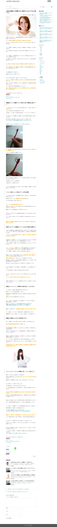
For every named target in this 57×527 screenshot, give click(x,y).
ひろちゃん (50, 34)
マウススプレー (42, 63)
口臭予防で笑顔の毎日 (12, 1)
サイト (7, 514)
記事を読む (12, 478)
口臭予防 (41, 67)
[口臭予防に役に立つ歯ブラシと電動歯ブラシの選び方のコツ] (8, 464)
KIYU (35, 456)
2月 (41, 50)
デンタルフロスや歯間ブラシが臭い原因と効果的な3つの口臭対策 (23, 474)
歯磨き (41, 71)
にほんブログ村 (8, 98)
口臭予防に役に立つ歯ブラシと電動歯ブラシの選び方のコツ (22, 462)
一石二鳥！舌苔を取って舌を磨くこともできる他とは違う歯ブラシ (23, 480)
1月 (41, 51)
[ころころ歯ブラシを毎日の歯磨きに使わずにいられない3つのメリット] (8, 470)
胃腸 (40, 72)
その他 (41, 59)
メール (7, 511)
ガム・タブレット (42, 61)
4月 (41, 48)
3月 (41, 49)
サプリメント (42, 62)
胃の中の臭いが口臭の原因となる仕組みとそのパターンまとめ (17, 491)
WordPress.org (42, 82)
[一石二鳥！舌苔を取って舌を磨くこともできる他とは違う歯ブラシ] (8, 482)
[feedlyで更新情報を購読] (48, 1)
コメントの (42, 81)
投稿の (42, 80)
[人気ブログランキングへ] (8, 94)
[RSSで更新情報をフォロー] (50, 1)
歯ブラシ (41, 70)
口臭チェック (42, 66)
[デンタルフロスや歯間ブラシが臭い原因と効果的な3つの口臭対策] (8, 477)
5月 (41, 47)
